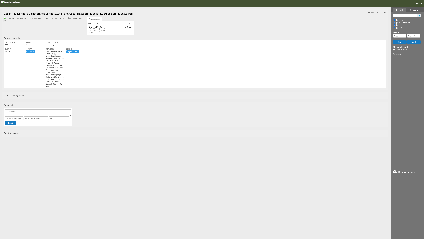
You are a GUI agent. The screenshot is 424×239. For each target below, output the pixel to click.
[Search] (419, 15)
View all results (377, 12)
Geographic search (401, 47)
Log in (419, 3)
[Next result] (384, 12)
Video (400, 25)
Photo (400, 20)
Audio (400, 28)
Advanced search (401, 49)
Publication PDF (404, 23)
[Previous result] (369, 12)
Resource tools (94, 19)
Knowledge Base (11, 2)
